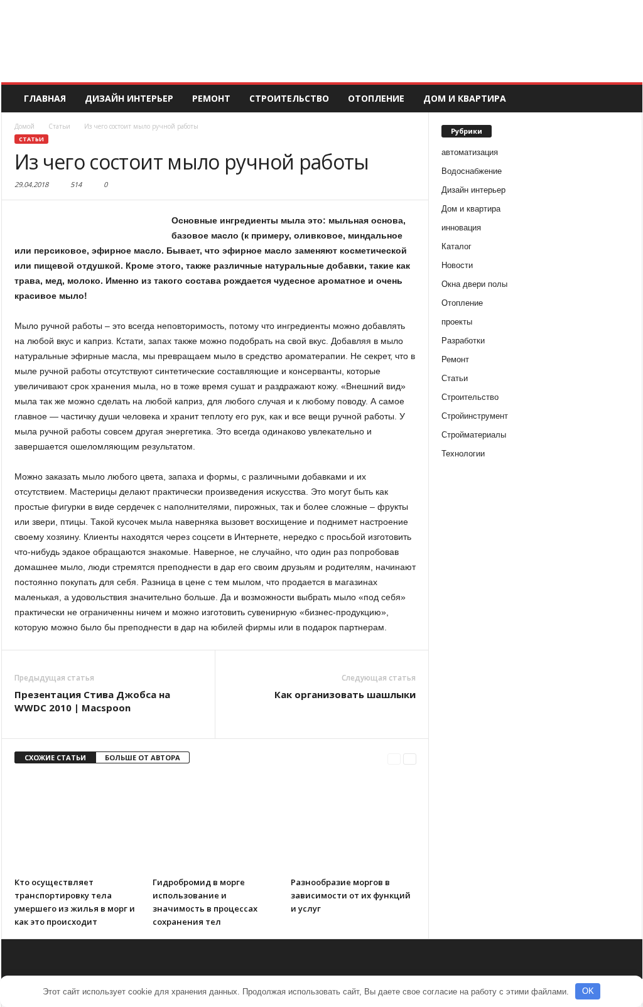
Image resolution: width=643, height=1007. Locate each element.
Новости (457, 265)
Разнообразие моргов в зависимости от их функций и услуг (351, 895)
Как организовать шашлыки (345, 694)
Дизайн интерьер (129, 98)
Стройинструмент (474, 416)
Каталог (456, 246)
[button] (623, 98)
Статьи (31, 139)
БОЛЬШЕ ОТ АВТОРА (142, 757)
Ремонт (211, 98)
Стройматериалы (473, 434)
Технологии (463, 453)
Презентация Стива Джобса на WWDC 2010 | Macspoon (92, 701)
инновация (461, 227)
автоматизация (469, 152)
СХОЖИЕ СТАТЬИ (55, 757)
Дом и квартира (464, 98)
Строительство (289, 98)
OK (588, 991)
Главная (45, 98)
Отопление (376, 98)
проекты (456, 321)
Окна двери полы (474, 284)
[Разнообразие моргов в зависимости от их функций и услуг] (353, 824)
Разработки (463, 340)
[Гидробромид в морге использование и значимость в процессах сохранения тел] (215, 824)
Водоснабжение (471, 171)
